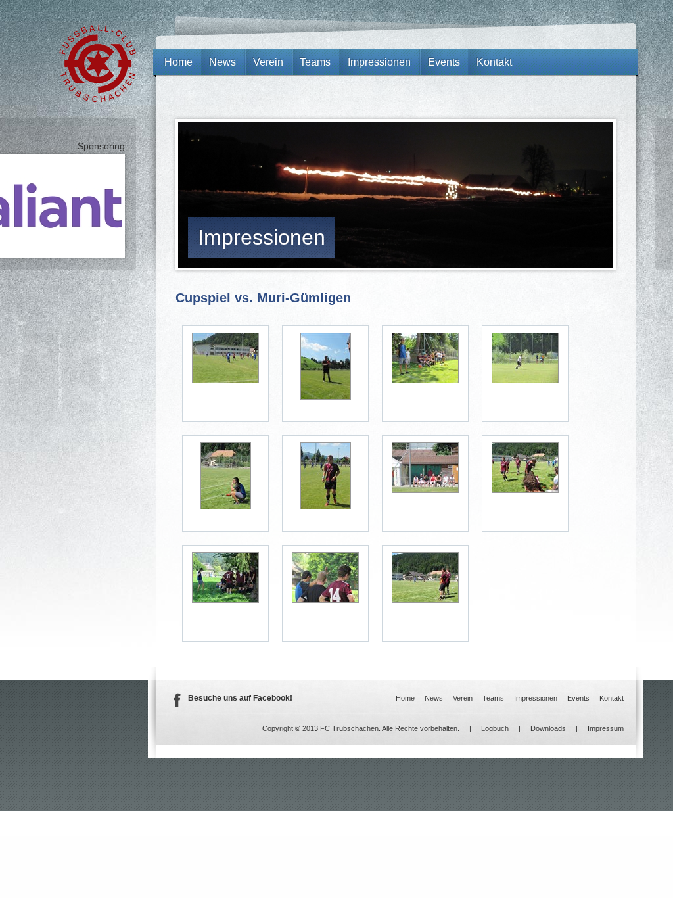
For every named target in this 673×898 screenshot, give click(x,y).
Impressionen (261, 237)
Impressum (606, 728)
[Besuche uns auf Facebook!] (177, 705)
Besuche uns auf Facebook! (240, 698)
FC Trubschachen (97, 63)
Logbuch (495, 728)
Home (178, 62)
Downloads (548, 728)
